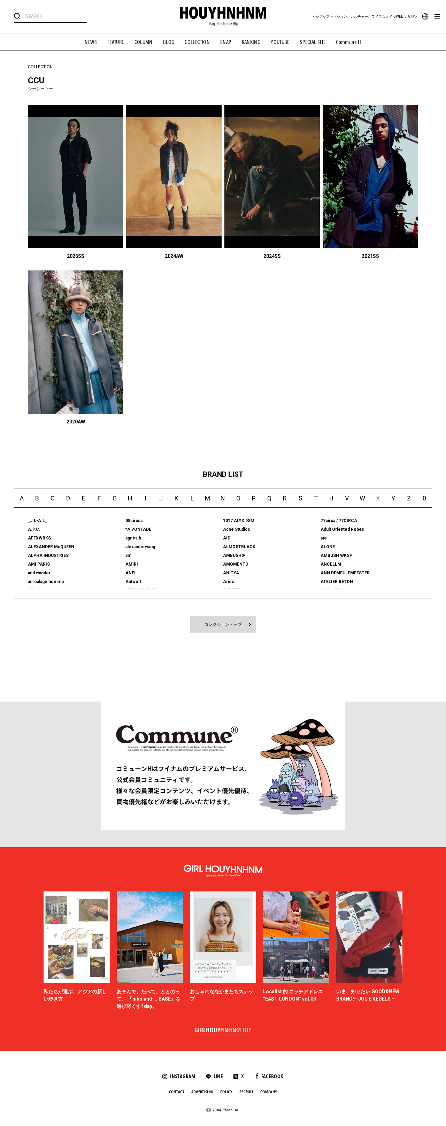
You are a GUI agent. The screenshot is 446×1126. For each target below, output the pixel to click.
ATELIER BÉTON (337, 581)
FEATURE (115, 42)
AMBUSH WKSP (336, 555)
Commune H (348, 42)
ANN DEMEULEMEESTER (345, 572)
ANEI (130, 572)
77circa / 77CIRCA (339, 520)
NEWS (91, 42)
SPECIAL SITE (313, 42)
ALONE (328, 546)
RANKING (251, 42)
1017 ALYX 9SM (238, 520)
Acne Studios (236, 529)
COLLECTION (197, 42)
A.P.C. (34, 529)
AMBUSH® (234, 555)
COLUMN (143, 42)
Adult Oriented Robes (342, 529)
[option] (77, 950)
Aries (228, 581)
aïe (324, 538)
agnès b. (134, 538)
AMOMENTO (235, 564)
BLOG (169, 42)
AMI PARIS (39, 564)
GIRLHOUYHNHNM (223, 1030)
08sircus (134, 520)
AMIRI (131, 564)
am (128, 555)
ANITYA (231, 572)
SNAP (225, 42)
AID (226, 538)
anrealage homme (46, 581)
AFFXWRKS (39, 538)
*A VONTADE (138, 529)
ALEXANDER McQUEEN (51, 546)
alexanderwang (140, 546)
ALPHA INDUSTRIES (48, 555)
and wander (39, 572)
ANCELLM (331, 564)
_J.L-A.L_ (37, 520)
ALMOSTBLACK (239, 546)
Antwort (133, 581)
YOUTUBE (280, 42)
